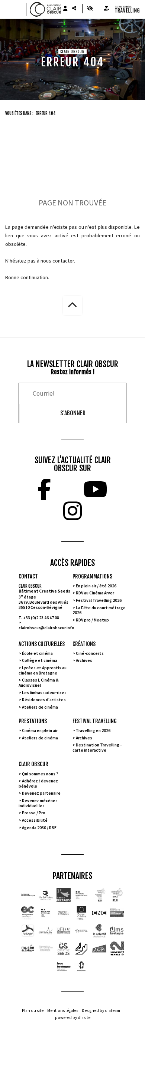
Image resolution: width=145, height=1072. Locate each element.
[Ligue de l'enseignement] (117, 913)
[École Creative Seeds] (64, 948)
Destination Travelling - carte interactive (97, 747)
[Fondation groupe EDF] (81, 931)
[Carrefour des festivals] (46, 948)
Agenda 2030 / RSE (39, 827)
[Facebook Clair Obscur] (44, 489)
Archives (84, 660)
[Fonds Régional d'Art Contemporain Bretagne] (64, 966)
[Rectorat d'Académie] (117, 895)
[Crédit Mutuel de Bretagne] (28, 931)
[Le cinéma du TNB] (81, 948)
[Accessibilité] (89, 8)
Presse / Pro (33, 812)
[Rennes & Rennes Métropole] (28, 895)
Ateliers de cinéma (40, 707)
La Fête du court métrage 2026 (99, 610)
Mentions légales (62, 1010)
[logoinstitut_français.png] (46, 913)
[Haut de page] (72, 305)
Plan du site (33, 1010)
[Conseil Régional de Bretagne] (64, 895)
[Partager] (74, 8)
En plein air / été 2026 (96, 585)
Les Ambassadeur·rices (44, 692)
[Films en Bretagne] (117, 931)
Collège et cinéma (39, 660)
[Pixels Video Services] (64, 931)
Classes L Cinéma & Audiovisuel (39, 682)
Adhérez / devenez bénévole (38, 783)
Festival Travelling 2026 (99, 600)
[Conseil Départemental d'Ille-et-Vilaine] (46, 895)
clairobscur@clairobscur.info (46, 627)
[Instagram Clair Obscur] (72, 511)
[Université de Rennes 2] (117, 948)
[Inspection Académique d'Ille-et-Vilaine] (99, 895)
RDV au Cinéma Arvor (95, 593)
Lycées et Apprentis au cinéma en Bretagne (43, 670)
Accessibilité (35, 820)
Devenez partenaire (41, 793)
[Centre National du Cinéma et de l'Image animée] (99, 913)
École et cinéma (37, 653)
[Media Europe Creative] (81, 913)
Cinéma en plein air (40, 730)
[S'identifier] (65, 8)
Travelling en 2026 (93, 730)
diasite (84, 1017)
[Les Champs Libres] (81, 966)
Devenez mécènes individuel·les (38, 803)
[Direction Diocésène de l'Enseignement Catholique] (28, 913)
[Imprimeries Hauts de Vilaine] (46, 931)
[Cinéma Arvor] (99, 948)
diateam (112, 1010)
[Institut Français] (64, 913)
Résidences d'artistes (44, 699)
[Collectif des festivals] (99, 931)
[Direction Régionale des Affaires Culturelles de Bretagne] (81, 895)
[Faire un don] (106, 8)
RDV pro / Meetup (92, 620)
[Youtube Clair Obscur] (95, 489)
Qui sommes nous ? (40, 773)
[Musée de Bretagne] (28, 948)
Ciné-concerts (90, 653)
